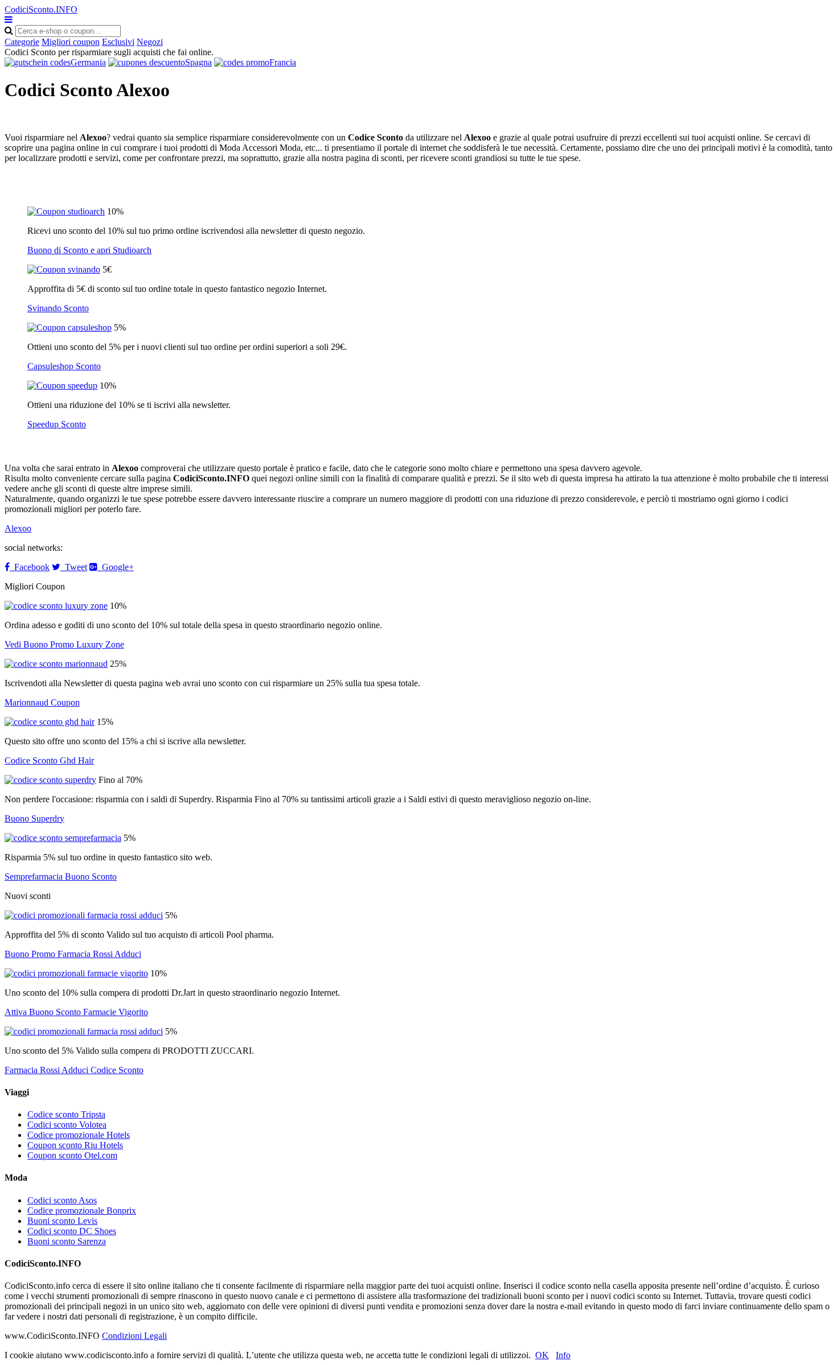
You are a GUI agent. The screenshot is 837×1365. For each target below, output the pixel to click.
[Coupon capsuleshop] (69, 327)
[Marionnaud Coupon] (56, 664)
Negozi (150, 42)
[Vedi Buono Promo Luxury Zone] (56, 606)
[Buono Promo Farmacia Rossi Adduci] (84, 915)
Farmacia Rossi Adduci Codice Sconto (74, 1070)
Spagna (198, 62)
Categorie (22, 42)
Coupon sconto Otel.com (72, 1155)
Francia (282, 62)
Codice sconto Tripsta (66, 1114)
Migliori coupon (71, 42)
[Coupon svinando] (63, 269)
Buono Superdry (34, 818)
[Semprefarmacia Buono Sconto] (63, 838)
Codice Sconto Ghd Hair (49, 760)
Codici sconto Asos (62, 1200)
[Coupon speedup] (62, 385)
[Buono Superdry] (50, 780)
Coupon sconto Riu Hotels (75, 1145)
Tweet (73, 567)
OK (542, 1355)
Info (563, 1355)
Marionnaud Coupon (42, 702)
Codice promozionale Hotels (78, 1135)
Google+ (115, 567)
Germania (88, 62)
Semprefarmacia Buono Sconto (61, 876)
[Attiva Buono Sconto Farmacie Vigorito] (76, 973)
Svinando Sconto (58, 308)
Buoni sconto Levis (62, 1221)
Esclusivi (118, 42)
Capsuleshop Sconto (64, 366)
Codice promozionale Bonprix (81, 1210)
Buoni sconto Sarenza (66, 1241)
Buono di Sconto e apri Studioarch (89, 250)
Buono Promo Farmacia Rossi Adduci (73, 954)
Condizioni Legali (134, 1336)
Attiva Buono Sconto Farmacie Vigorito (76, 1012)
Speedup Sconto (56, 424)
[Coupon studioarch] (66, 211)
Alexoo (18, 528)
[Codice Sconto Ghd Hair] (50, 722)
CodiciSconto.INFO (41, 9)
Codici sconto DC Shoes (71, 1231)
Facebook (30, 567)
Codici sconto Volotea (66, 1124)
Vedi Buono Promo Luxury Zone (64, 644)
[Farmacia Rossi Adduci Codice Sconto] (84, 1031)
